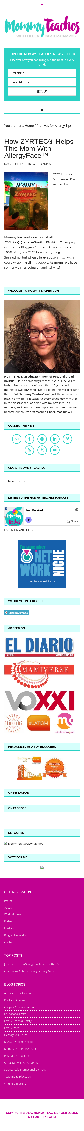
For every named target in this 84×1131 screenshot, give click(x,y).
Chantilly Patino (44, 1117)
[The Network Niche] (42, 587)
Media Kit (10, 928)
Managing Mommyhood (18, 1042)
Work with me (12, 914)
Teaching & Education (17, 1076)
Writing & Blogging (15, 1083)
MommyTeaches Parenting (20, 1049)
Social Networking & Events (21, 1063)
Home (8, 900)
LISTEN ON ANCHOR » (18, 530)
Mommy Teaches (42, 26)
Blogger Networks (15, 935)
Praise (8, 921)
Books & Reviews (14, 1000)
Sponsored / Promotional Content (25, 1069)
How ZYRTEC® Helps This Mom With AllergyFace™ (38, 148)
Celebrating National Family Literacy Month (30, 971)
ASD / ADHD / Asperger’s (19, 993)
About (8, 907)
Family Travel (12, 1028)
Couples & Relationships (19, 1007)
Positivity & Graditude (17, 1056)
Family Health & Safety (17, 1021)
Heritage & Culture (15, 1035)
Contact (9, 942)
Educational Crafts (15, 1014)
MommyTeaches (40, 381)
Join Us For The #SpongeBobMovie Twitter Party (33, 964)
